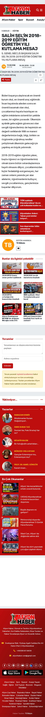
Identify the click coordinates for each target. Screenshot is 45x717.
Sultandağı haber (36, 706)
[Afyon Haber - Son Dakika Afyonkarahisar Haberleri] (17, 10)
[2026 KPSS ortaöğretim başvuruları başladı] (12, 287)
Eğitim (16, 31)
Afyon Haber (8, 19)
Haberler (6, 31)
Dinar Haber (9, 698)
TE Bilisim (20, 243)
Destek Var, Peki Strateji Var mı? (27, 431)
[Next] (32, 666)
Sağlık (5, 685)
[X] (9, 666)
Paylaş (7, 80)
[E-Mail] (18, 248)
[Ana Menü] (41, 10)
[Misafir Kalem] (7, 442)
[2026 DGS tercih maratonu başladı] (33, 268)
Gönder (7, 366)
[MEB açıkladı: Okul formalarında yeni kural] (33, 287)
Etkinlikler (22, 688)
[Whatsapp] (36, 666)
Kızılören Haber (15, 704)
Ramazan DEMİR (22, 415)
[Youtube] (22, 666)
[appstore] (12, 673)
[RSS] (40, 666)
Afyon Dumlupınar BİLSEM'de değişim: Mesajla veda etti (10, 319)
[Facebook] (4, 666)
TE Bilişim (28, 713)
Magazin (37, 685)
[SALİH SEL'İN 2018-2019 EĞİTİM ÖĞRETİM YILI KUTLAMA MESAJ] (22, 73)
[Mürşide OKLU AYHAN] (7, 454)
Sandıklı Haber (29, 704)
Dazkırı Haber (36, 695)
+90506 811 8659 (24, 651)
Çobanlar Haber (22, 695)
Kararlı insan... (20, 468)
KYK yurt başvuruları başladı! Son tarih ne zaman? (33, 319)
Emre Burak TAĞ (22, 427)
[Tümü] (41, 400)
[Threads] (27, 666)
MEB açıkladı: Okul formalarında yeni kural (32, 297)
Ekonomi (29, 685)
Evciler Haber (34, 698)
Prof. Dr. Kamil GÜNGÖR (26, 465)
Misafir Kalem (21, 440)
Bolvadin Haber (8, 695)
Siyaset (30, 19)
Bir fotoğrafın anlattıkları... (26, 444)
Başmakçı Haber (23, 692)
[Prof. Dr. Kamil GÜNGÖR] (7, 466)
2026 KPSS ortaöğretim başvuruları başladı (10, 297)
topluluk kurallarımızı (24, 374)
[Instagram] (18, 666)
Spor (20, 19)
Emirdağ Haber (22, 698)
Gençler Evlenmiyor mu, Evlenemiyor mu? (25, 456)
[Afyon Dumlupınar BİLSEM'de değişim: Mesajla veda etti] (12, 309)
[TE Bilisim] (8, 245)
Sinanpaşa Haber (9, 706)
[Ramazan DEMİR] (7, 418)
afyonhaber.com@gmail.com (24, 656)
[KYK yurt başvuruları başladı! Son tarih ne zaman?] (33, 309)
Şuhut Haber (22, 706)
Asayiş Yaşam (34, 682)
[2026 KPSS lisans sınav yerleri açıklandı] (12, 268)
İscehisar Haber (35, 701)
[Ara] (37, 10)
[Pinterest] (14, 666)
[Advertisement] (22, 582)
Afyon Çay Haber (9, 692)
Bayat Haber (37, 692)
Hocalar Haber (8, 701)
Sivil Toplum (19, 685)
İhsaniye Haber (22, 701)
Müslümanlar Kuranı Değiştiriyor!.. (23, 419)
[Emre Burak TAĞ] (7, 430)
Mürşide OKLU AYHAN (24, 451)
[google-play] (33, 673)
